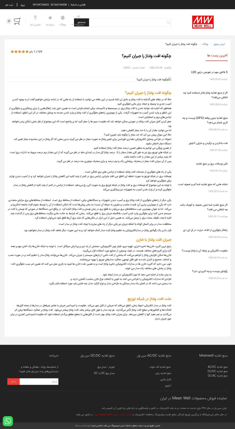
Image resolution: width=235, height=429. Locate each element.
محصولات (78, 25)
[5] (27, 51)
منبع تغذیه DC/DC (218, 371)
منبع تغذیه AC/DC (218, 367)
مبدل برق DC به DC (104, 373)
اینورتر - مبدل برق (106, 367)
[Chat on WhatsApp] (8, 421)
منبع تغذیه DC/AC (218, 376)
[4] (23, 51)
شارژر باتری (165, 379)
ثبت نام (9, 5)
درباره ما (50, 25)
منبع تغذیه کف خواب (160, 367)
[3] (19, 51)
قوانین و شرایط (78, 5)
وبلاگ (63, 25)
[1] (12, 51)
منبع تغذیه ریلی (163, 373)
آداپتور (168, 386)
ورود (22, 5)
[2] (16, 51)
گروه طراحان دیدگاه (82, 426)
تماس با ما (35, 25)
